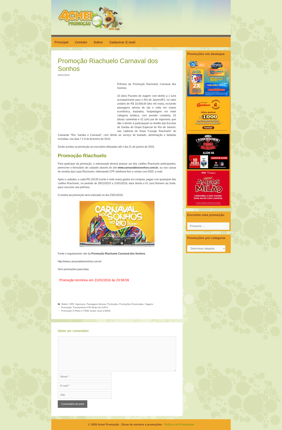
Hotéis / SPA (67, 304)
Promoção (112, 304)
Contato (81, 42)
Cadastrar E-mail (122, 42)
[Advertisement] (88, 106)
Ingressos (80, 304)
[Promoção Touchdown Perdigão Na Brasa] (208, 168)
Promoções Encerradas (131, 304)
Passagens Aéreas (96, 304)
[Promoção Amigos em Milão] (208, 204)
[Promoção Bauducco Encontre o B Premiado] (208, 131)
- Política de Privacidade (178, 424)
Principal (61, 42)
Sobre (98, 42)
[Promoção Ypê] (208, 95)
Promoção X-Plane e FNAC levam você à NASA (85, 311)
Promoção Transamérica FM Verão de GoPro (84, 307)
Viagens (149, 304)
